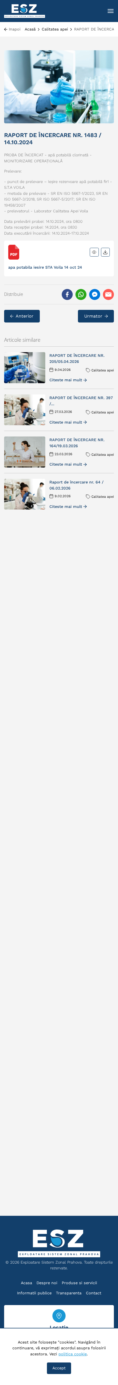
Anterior (24, 316)
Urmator (93, 316)
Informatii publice (34, 1293)
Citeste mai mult (65, 380)
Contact (93, 1293)
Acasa (26, 1283)
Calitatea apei (55, 29)
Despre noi (46, 1283)
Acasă (30, 29)
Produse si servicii (79, 1283)
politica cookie (72, 1354)
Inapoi (15, 29)
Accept (59, 1368)
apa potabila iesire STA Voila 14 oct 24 (45, 267)
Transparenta (69, 1293)
